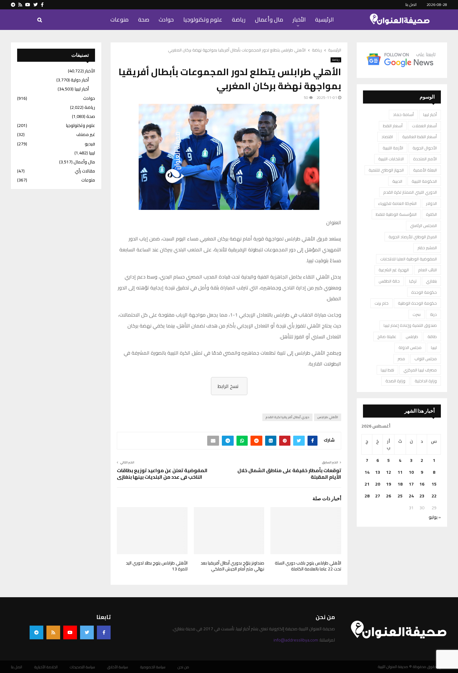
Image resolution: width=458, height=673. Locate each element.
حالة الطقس (389, 281)
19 (388, 484)
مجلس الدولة (410, 347)
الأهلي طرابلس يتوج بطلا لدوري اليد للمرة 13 (157, 566)
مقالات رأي (85, 171)
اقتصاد (387, 136)
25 (400, 496)
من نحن (183, 667)
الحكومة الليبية (424, 181)
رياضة (239, 19)
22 (434, 496)
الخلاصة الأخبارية (46, 667)
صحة (143, 19)
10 (411, 472)
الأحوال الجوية (425, 148)
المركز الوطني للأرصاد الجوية (413, 236)
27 (377, 496)
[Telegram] (36, 632)
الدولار (431, 203)
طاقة (432, 336)
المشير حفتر (427, 247)
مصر (401, 358)
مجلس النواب (425, 358)
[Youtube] (70, 632)
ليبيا (434, 347)
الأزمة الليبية (393, 148)
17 (411, 484)
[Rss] (53, 632)
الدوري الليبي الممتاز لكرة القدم (410, 192)
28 (367, 496)
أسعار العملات (424, 125)
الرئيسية (324, 19)
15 (434, 484)
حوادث (166, 19)
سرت (417, 314)
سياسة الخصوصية (152, 667)
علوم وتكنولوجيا (202, 19)
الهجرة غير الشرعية (394, 270)
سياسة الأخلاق (117, 667)
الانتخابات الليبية (391, 158)
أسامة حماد (403, 114)
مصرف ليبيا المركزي (420, 370)
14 (367, 472)
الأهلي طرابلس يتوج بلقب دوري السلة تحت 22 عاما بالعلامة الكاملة (308, 566)
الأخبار (299, 19)
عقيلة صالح (386, 336)
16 (421, 484)
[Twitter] (87, 632)
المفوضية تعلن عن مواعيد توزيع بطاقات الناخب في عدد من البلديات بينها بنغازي (162, 474)
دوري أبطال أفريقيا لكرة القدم (287, 417)
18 (400, 484)
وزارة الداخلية (426, 381)
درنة (433, 314)
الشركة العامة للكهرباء (397, 203)
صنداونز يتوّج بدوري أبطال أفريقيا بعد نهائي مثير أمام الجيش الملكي (232, 566)
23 (421, 496)
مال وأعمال (269, 19)
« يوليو (435, 517)
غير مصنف (85, 134)
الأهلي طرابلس (327, 417)
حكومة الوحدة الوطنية (417, 303)
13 (377, 472)
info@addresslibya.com (296, 640)
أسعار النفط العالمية (419, 136)
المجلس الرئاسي (423, 225)
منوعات (119, 19)
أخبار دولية (80, 80)
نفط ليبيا (387, 370)
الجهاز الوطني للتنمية (386, 170)
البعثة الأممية (425, 170)
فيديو (90, 144)
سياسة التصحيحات (82, 667)
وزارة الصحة (395, 381)
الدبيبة (397, 181)
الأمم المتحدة (425, 158)
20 (377, 484)
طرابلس (412, 336)
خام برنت (382, 303)
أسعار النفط (393, 125)
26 (388, 496)
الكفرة (431, 214)
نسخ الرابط (227, 386)
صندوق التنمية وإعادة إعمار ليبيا (410, 325)
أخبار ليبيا (430, 114)
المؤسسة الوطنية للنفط (396, 214)
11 (400, 472)
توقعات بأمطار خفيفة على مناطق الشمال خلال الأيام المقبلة (289, 474)
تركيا (413, 281)
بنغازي (431, 281)
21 (367, 484)
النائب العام (427, 270)
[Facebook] (104, 632)
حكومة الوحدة (424, 292)
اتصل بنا (411, 4)
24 (411, 496)
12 (388, 472)
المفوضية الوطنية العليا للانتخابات (408, 259)
